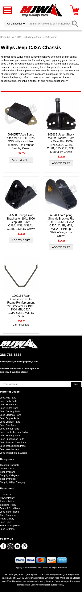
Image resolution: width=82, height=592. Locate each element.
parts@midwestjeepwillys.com (22, 361)
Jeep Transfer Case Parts (13, 442)
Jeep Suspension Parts (12, 439)
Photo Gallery (7, 518)
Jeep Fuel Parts (8, 425)
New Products (7, 468)
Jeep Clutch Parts (9, 408)
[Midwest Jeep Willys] (41, 10)
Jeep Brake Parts (9, 404)
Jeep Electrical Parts (10, 415)
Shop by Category (9, 475)
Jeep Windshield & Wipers (13, 453)
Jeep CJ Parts (7, 529)
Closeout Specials (9, 465)
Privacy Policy (7, 498)
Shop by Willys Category (12, 482)
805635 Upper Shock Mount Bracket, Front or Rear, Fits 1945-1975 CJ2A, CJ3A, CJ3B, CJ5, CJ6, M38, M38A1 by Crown (61, 143)
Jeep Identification (9, 511)
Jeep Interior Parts (9, 428)
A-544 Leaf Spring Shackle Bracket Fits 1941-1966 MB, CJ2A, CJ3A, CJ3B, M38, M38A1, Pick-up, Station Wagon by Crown (61, 225)
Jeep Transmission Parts (13, 446)
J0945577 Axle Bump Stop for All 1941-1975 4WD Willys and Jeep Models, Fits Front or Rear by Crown (21, 141)
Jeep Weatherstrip (9, 449)
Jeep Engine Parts (9, 418)
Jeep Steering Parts (10, 435)
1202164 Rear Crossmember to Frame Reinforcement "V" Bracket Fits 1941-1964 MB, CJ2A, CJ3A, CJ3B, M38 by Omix (21, 306)
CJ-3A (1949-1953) (17, 37)
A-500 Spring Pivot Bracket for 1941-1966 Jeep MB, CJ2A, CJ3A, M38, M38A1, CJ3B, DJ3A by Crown (21, 221)
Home (3, 37)
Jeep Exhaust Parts (10, 422)
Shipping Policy (8, 505)
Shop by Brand (7, 472)
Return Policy (7, 501)
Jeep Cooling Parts (10, 411)
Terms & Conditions (10, 508)
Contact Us (5, 494)
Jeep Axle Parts (8, 397)
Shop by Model (8, 479)
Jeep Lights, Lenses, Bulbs (14, 432)
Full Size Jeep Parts (10, 525)
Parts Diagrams (8, 515)
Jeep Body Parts (8, 401)
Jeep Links (5, 522)
